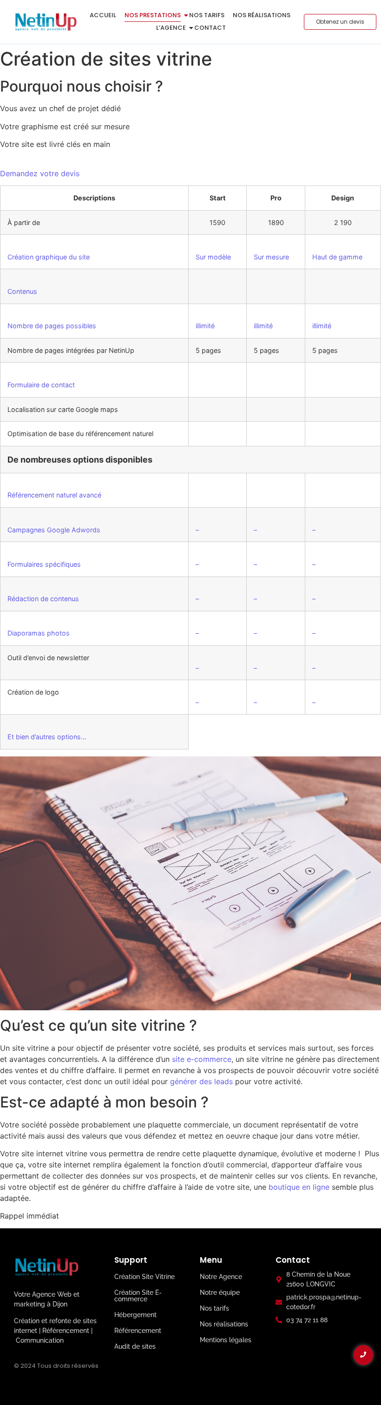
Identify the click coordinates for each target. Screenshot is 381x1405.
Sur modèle (213, 257)
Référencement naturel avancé (54, 495)
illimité (205, 326)
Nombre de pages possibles (51, 326)
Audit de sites (135, 1346)
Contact (210, 27)
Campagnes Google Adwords (53, 530)
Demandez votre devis (39, 173)
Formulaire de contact (41, 385)
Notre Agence (221, 1276)
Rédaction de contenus (43, 599)
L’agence (171, 27)
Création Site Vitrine (144, 1276)
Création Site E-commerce (138, 1296)
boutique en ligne (299, 1187)
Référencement (137, 1330)
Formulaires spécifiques (44, 564)
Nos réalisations (261, 15)
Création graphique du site (48, 257)
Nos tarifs (206, 15)
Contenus (22, 291)
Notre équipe (220, 1292)
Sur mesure (271, 257)
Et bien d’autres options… (46, 737)
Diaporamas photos (38, 633)
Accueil (103, 15)
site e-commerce (201, 1059)
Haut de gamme (337, 257)
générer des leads (201, 1081)
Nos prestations (153, 15)
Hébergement (135, 1315)
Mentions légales (225, 1340)
